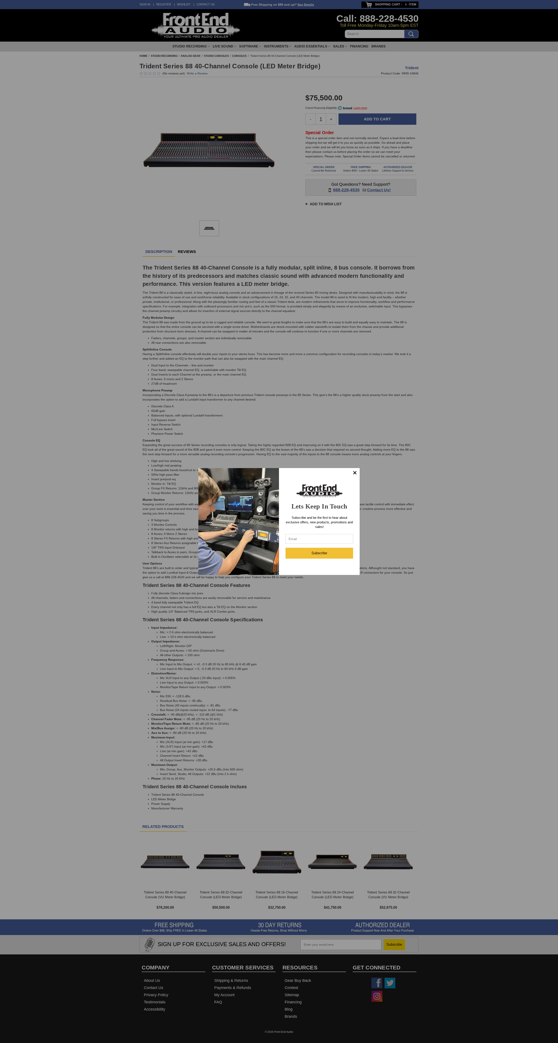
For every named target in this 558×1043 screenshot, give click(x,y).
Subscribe (319, 553)
